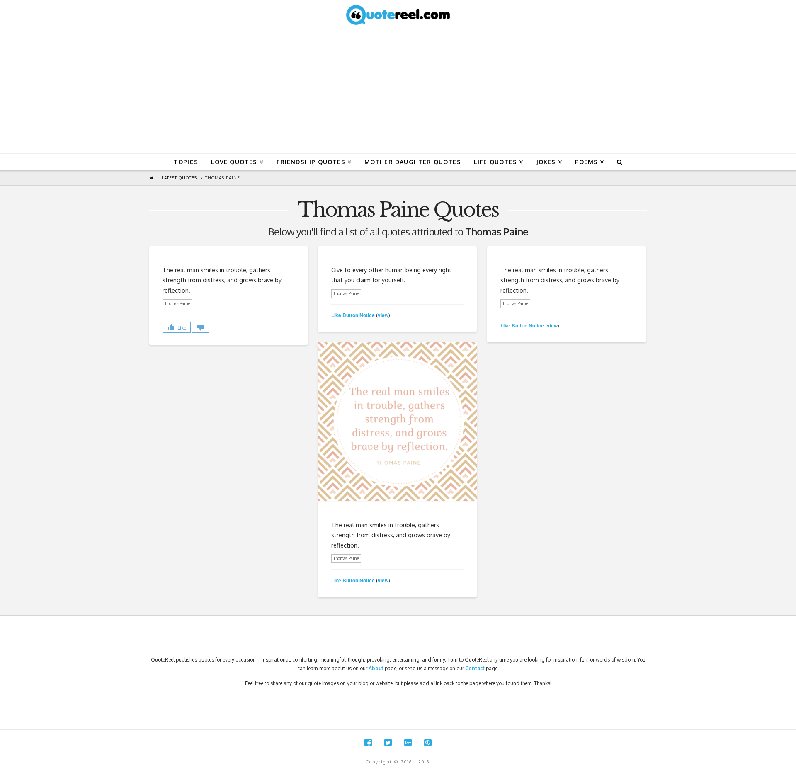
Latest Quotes (179, 177)
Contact (475, 668)
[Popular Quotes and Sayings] (398, 14)
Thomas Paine (222, 177)
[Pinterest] (428, 742)
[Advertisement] (398, 91)
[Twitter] (388, 742)
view (383, 315)
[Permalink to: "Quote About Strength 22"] (397, 421)
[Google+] (408, 742)
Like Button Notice (353, 315)
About (376, 668)
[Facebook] (368, 742)
